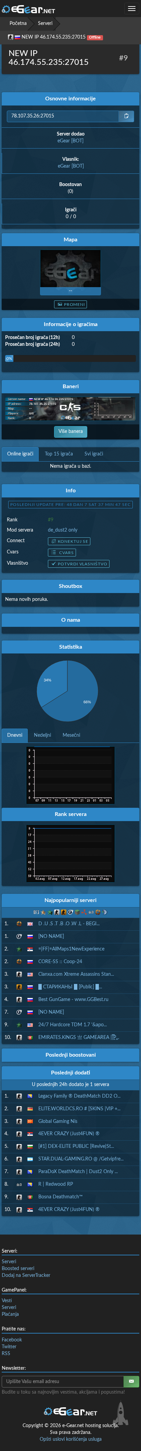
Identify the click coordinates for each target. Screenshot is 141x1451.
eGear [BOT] (70, 141)
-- (70, 290)
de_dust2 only (62, 530)
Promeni (74, 304)
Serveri (45, 23)
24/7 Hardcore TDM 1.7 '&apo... (72, 1025)
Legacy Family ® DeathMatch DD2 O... (79, 1096)
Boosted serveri (18, 1268)
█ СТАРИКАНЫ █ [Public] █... (70, 987)
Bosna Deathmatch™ (60, 1197)
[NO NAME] (51, 936)
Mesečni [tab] (71, 735)
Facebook (12, 1340)
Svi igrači (94, 454)
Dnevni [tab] (14, 735)
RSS (6, 1353)
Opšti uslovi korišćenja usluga (71, 1439)
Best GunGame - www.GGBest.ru (73, 999)
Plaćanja (10, 1314)
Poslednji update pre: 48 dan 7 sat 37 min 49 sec (70, 505)
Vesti (7, 1300)
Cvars (66, 553)
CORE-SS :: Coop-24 (60, 961)
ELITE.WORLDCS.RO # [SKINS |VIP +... (79, 1109)
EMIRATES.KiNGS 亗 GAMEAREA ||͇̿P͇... (78, 1037)
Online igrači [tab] (20, 454)
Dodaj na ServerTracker (26, 1275)
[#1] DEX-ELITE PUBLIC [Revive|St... (76, 1146)
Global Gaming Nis (57, 1121)
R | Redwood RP (55, 1184)
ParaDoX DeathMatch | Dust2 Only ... (78, 1171)
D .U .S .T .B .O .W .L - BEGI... (69, 923)
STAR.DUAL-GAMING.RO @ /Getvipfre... (81, 1159)
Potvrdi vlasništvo (82, 564)
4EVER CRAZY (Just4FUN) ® (69, 1133)
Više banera (71, 431)
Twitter (9, 1346)
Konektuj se (73, 541)
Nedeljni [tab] (42, 735)
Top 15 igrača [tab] (59, 454)
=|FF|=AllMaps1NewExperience (71, 949)
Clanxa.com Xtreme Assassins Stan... (76, 974)
